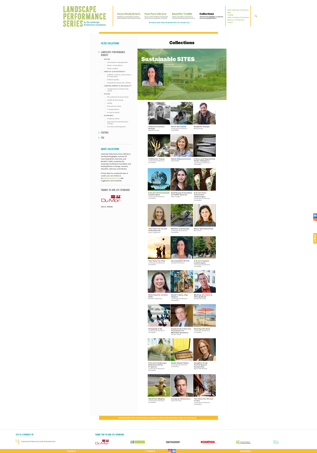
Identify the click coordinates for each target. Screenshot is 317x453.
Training (230, 15)
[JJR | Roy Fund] (148, 442)
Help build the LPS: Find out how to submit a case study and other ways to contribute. (157, 418)
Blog (228, 12)
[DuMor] (116, 199)
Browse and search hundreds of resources (169, 23)
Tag (102, 137)
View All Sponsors (107, 207)
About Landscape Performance (238, 10)
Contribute (245, 451)
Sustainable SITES (168, 59)
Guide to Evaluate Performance (238, 17)
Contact (230, 22)
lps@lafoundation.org (111, 178)
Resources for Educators (235, 20)
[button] (116, 53)
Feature (104, 132)
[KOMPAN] (218, 442)
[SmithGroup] (183, 442)
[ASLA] (253, 442)
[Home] (86, 16)
